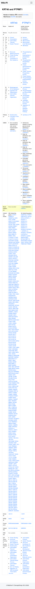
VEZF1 (17, 467)
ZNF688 (10, 506)
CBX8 (9, 245)
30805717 (25, 129)
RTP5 (9, 409)
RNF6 (14, 405)
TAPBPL (10, 438)
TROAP (10, 451)
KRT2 (13, 329)
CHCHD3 (10, 262)
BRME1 (10, 236)
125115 (10, 514)
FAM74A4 (11, 286)
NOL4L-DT (11, 371)
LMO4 (17, 352)
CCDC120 (16, 247)
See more (11, 573)
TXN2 (9, 459)
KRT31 (25, 216)
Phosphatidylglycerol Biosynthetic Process (27, 92)
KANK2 (14, 323)
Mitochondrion (26, 41)
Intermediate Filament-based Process (14, 560)
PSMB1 (10, 394)
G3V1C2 (10, 528)
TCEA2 (16, 441)
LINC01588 (11, 350)
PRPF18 (15, 391)
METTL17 (14, 359)
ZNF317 (10, 490)
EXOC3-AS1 (16, 281)
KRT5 (16, 331)
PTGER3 (10, 396)
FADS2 (10, 283)
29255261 (25, 194)
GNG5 (16, 302)
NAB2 (9, 368)
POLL (9, 386)
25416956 (25, 14)
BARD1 (15, 232)
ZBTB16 (12, 470)
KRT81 (17, 341)
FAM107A (15, 283)
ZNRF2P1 (11, 511)
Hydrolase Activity (25, 83)
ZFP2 (13, 475)
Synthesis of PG (27, 115)
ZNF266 (10, 488)
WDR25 (10, 469)
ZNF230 (15, 485)
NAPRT (14, 368)
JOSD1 (10, 323)
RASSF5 (14, 401)
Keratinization (13, 115)
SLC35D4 (10, 420)
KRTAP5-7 (23, 232)
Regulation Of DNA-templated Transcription (14, 570)
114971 (23, 514)
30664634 (25, 139)
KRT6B (14, 333)
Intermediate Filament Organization (13, 95)
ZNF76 (15, 507)
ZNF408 (10, 493)
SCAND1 (14, 410)
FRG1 (14, 294)
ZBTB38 (10, 472)
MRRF (10, 365)
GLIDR (17, 300)
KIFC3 (14, 326)
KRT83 (14, 342)
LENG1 (10, 347)
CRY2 (14, 268)
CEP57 (10, 258)
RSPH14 (14, 407)
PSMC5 (15, 394)
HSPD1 (16, 316)
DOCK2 (15, 276)
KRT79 (10, 341)
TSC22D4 (10, 452)
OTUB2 (15, 376)
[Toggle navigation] (31, 2)
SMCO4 (10, 423)
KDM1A (10, 326)
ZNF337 (15, 491)
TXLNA (15, 457)
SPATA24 (14, 426)
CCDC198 (11, 250)
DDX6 (17, 273)
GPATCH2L (11, 305)
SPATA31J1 (11, 428)
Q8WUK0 (23, 528)
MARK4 (16, 357)
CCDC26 (16, 250)
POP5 (10, 388)
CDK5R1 (10, 257)
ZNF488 (10, 498)
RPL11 (10, 407)
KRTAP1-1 (27, 218)
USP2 (15, 464)
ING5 (9, 318)
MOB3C (10, 362)
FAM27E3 (16, 284)
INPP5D (10, 320)
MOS (9, 363)
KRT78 (14, 339)
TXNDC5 (14, 459)
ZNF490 (15, 498)
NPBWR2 (16, 371)
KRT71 (14, 334)
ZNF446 (15, 496)
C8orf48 (10, 242)
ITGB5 (13, 321)
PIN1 (18, 383)
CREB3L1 (23, 208)
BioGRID (13, 17)
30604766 (25, 163)
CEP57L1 (14, 258)
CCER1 (15, 252)
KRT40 (13, 22)
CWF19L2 (11, 270)
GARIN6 (10, 297)
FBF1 (18, 287)
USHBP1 (10, 464)
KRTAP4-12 (25, 231)
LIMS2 (17, 347)
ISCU (17, 320)
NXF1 (17, 373)
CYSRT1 (29, 215)
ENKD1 (10, 281)
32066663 (25, 166)
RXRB (10, 410)
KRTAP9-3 (23, 236)
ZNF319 (15, 490)
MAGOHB (16, 355)
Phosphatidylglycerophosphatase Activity (27, 79)
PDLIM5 (10, 378)
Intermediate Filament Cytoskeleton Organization (13, 554)
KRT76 (10, 339)
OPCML (10, 376)
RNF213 (10, 405)
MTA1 (9, 367)
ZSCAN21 (16, 511)
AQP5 (17, 224)
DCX (14, 273)
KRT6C (10, 334)
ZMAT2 (14, 478)
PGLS (10, 380)
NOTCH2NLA (24, 240)
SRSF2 (10, 433)
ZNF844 (15, 509)
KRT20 (17, 329)
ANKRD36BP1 (12, 223)
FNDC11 (15, 292)
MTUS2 (23, 239)
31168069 (25, 191)
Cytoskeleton (13, 39)
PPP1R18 (14, 388)
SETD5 (15, 414)
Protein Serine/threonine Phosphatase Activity (27, 67)
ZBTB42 (15, 472)
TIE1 (18, 444)
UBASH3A (11, 462)
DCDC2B (10, 273)
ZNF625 (10, 504)
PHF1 (13, 380)
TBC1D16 (15, 438)
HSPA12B (11, 316)
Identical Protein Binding (27, 551)
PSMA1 (15, 393)
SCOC (14, 412)
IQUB (14, 320)
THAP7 (14, 444)
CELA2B (15, 257)
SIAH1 (22, 242)
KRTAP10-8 (24, 224)
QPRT (14, 397)
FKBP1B (10, 292)
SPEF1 (16, 430)
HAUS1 (10, 308)
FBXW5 (10, 291)
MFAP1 (10, 360)
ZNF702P (10, 507)
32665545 (25, 157)
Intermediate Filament (13, 41)
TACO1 (13, 436)
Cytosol (12, 37)
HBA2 (14, 308)
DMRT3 (10, 276)
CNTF (9, 265)
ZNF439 (10, 496)
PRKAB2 (10, 391)
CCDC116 (11, 247)
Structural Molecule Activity (14, 52)
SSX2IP (10, 435)
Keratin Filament (14, 44)
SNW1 (10, 426)
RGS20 (30, 240)
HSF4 (14, 315)
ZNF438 (15, 494)
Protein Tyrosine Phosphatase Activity (27, 72)
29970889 (25, 178)
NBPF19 (27, 239)
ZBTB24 (17, 470)
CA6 (14, 242)
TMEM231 (14, 446)
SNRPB (15, 425)
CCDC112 (14, 245)
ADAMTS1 (11, 216)
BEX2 (9, 234)
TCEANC (10, 443)
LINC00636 (15, 349)
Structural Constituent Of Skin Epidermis (14, 58)
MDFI (26, 237)
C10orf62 (10, 237)
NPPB (10, 373)
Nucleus (25, 37)
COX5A (14, 266)
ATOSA (10, 229)
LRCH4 (13, 354)
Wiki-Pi (4, 2)
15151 (22, 518)
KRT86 (14, 344)
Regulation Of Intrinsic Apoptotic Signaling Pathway (26, 108)
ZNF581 (10, 502)
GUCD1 (10, 307)
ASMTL (14, 228)
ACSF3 (14, 215)
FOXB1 (10, 294)
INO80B (13, 318)
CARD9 (17, 242)
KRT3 (9, 331)
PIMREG (14, 383)
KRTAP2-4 (23, 229)
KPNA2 (15, 328)
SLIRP (15, 420)
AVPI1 (10, 231)
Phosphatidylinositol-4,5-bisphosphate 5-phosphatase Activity (27, 55)
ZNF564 (10, 499)
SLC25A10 (16, 418)
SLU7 (9, 422)
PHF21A (10, 381)
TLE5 (9, 446)
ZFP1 (9, 475)
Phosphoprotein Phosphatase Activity (27, 61)
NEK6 (17, 368)
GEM (15, 299)
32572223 (12, 131)
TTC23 (10, 456)
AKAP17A (11, 221)
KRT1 (9, 329)
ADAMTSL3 (11, 218)
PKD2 (9, 384)
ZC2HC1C (11, 473)
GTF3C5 (17, 305)
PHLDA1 (15, 381)
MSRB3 (14, 365)
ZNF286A (15, 488)
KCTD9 (13, 325)
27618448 (25, 174)
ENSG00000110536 (26, 523)
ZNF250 (10, 486)
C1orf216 (15, 239)
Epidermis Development (26, 548)
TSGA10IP (11, 454)
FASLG (14, 287)
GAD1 (17, 294)
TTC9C (14, 456)
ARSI (9, 228)
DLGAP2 (14, 274)
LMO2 (13, 352)
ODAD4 (10, 375)
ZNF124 (15, 480)
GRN (22, 216)
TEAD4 (10, 444)
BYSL (14, 236)
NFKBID (10, 370)
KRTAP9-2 (24, 234)
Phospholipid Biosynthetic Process (26, 97)
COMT (10, 266)
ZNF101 (10, 480)
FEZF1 (14, 291)
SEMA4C (10, 414)
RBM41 (10, 402)
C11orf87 (15, 237)
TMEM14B (24, 244)
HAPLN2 (15, 307)
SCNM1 (10, 412)
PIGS (9, 383)
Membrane (25, 45)
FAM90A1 (16, 286)
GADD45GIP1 (12, 295)
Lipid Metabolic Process (26, 88)
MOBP (14, 362)
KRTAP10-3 (24, 221)
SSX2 (14, 433)
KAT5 (9, 325)
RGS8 (13, 404)
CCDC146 (11, 249)
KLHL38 (10, 328)
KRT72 (10, 336)
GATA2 (15, 297)
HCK (9, 310)
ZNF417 (10, 494)
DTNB (14, 278)
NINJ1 (14, 370)
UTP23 (10, 467)
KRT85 (10, 344)
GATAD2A (11, 299)
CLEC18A (11, 263)
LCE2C (28, 236)
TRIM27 (29, 244)
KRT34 (29, 216)
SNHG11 (10, 425)
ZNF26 (14, 486)
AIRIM (13, 219)
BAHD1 (10, 232)
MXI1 (13, 367)
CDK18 (15, 255)
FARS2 (10, 287)
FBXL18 (10, 289)
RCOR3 (15, 402)
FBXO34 (15, 289)
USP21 (10, 465)
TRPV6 (15, 451)
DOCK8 (10, 278)
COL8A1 (14, 265)
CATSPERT (15, 244)
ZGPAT (10, 478)
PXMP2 (10, 397)
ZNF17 (10, 483)
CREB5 (10, 268)
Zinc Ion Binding (14, 567)
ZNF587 (15, 502)
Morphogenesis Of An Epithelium (14, 88)
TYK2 (9, 460)
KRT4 (13, 331)
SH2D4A (10, 415)
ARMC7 (15, 226)
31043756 (25, 132)
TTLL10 (10, 457)
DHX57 (10, 274)
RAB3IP (15, 399)
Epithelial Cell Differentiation (13, 91)
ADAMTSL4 (24, 215)
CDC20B (10, 255)
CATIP (10, 244)
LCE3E (14, 346)
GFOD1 (10, 300)
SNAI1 (14, 423)
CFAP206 (10, 260)
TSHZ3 (16, 454)
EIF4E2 (10, 279)
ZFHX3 (16, 473)
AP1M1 (10, 224)
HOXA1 (16, 312)
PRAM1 (10, 389)
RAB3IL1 (10, 399)
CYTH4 (10, 271)
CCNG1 (10, 253)
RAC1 (9, 401)
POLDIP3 (14, 384)
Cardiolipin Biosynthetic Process (26, 101)
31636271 (29, 197)
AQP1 (14, 224)
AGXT (10, 219)
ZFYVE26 (16, 477)
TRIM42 (14, 449)
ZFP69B (17, 475)
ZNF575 (10, 501)
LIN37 (9, 349)
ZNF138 (10, 481)
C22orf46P (11, 240)
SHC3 (14, 415)
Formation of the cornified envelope (14, 118)
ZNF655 (15, 504)
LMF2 (16, 350)
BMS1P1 (14, 234)
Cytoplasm (25, 39)
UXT (13, 467)
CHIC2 (15, 262)
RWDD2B (14, 409)
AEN (16, 218)
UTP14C (14, 465)
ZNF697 (15, 506)
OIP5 (14, 375)
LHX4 (14, 347)
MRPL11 (13, 363)
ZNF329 (10, 491)
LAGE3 (10, 346)
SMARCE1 (14, 422)
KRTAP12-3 (24, 228)
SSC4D (27, 242)
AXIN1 (14, 231)
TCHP (15, 443)
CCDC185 (16, 249)
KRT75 (14, 338)
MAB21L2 (11, 355)
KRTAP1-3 (23, 219)
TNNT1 (10, 449)
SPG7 (10, 431)
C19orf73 (10, 239)
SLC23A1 (10, 418)
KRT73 (14, 336)
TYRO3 (14, 460)
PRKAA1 (15, 389)
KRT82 (10, 342)
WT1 (14, 469)
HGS (16, 310)
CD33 (14, 253)
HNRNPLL (11, 312)
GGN (14, 300)
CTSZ (17, 268)
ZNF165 (15, 481)
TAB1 (30, 242)
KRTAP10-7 (24, 223)
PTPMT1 (26, 22)
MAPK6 (23, 237)
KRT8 (13, 341)
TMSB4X (10, 447)
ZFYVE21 (11, 477)
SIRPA (13, 417)
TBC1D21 (10, 439)
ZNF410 (15, 493)
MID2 (14, 360)
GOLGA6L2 (11, 304)
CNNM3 (16, 263)
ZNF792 (10, 509)
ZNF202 (10, 485)
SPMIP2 (14, 431)
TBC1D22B (11, 441)
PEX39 (15, 378)
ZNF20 (14, 483)
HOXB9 (10, 313)
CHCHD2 (16, 260)
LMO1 (10, 352)
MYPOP (17, 367)
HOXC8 (14, 313)
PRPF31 (10, 393)
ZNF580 (15, 501)
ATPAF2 (15, 229)
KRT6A (10, 333)
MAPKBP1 (11, 357)
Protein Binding (14, 55)
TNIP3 (15, 447)
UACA (17, 460)
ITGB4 (10, 321)
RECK (10, 404)
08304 (10, 518)
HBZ (17, 308)
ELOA (14, 279)
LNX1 (9, 354)
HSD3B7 (10, 315)
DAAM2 (15, 271)
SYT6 (9, 436)
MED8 (10, 359)
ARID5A (10, 226)
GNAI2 (10, 302)
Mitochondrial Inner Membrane (27, 43)
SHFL (9, 417)
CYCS (15, 270)
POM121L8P (15, 386)
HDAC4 (13, 310)
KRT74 (10, 338)
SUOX (14, 435)
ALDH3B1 (16, 221)
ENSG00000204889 (13, 523)
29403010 (25, 171)
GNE (13, 302)
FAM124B (11, 284)
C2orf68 (16, 240)
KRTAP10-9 (24, 226)
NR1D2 (14, 373)
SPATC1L (10, 430)
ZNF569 (15, 499)
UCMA (16, 462)
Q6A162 (15, 528)
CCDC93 (10, 252)
